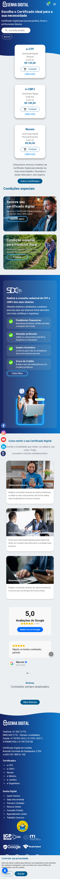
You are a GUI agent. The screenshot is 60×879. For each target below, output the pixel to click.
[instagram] (3, 432)
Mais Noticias (30, 702)
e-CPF (10, 765)
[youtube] (3, 439)
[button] (9, 654)
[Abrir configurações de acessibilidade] (5, 870)
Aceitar (21, 873)
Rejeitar (8, 874)
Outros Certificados (30, 181)
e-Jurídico (12, 779)
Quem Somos (13, 796)
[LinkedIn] (3, 446)
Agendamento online (17, 814)
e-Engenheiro (13, 783)
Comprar (32, 69)
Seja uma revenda (15, 799)
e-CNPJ (10, 769)
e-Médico (11, 776)
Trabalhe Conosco (15, 817)
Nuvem (10, 772)
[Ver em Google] (12, 663)
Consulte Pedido (15, 810)
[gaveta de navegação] (54, 4)
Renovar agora (17, 219)
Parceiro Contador (15, 803)
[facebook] (3, 425)
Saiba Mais (17, 373)
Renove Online (14, 806)
